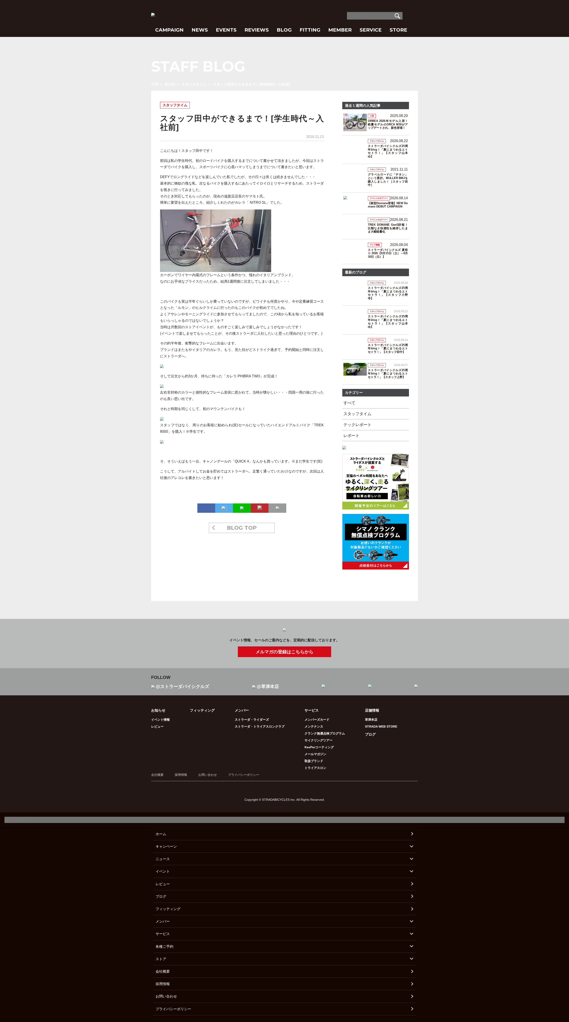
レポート (351, 435)
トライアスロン (315, 768)
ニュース (163, 859)
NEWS (200, 30)
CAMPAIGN (169, 30)
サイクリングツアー (319, 740)
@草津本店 (268, 686)
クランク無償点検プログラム (325, 733)
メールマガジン (315, 754)
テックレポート (357, 424)
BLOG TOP (242, 528)
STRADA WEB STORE (381, 726)
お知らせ (158, 710)
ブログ (370, 734)
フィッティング (202, 710)
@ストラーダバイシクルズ (182, 686)
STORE (398, 30)
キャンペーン (166, 846)
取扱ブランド (314, 761)
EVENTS (226, 30)
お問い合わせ (207, 775)
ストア (161, 959)
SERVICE (371, 30)
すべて (349, 403)
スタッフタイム (194, 84)
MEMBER (340, 30)
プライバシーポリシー (243, 775)
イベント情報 (160, 719)
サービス (163, 934)
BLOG (284, 30)
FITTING (310, 30)
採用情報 (181, 775)
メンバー (163, 921)
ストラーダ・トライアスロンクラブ (259, 726)
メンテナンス (314, 726)
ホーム (161, 834)
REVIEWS (256, 30)
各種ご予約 (164, 946)
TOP (154, 84)
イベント (163, 871)
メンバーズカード (317, 719)
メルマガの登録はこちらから (284, 651)
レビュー (157, 726)
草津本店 (371, 719)
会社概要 (157, 775)
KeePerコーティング (319, 747)
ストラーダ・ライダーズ (252, 719)
